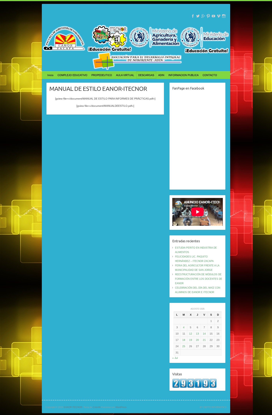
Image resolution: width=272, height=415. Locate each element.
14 (204, 333)
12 (190, 333)
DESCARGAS (146, 75)
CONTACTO (210, 75)
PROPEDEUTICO (101, 75)
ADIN (161, 75)
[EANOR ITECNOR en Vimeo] (218, 16)
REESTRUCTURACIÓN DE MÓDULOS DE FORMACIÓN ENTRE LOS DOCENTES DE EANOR (198, 279)
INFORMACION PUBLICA (183, 75)
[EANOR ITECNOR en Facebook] (192, 16)
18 (183, 339)
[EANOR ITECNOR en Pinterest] (208, 16)
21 (204, 339)
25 (183, 346)
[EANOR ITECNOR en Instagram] (223, 16)
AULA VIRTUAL (125, 75)
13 (197, 333)
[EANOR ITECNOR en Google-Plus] (203, 16)
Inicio (50, 75)
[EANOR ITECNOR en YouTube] (213, 16)
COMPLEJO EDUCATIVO (72, 75)
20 (197, 339)
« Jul (175, 357)
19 (190, 339)
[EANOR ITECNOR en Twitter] (197, 16)
